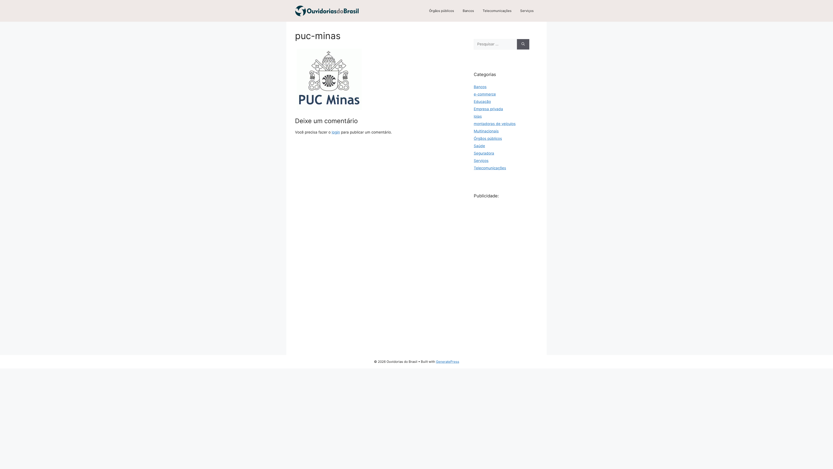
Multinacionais (486, 131)
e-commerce (485, 94)
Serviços (527, 11)
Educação (482, 101)
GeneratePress (447, 362)
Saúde (479, 146)
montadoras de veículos (495, 124)
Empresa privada (488, 109)
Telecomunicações (497, 11)
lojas (478, 116)
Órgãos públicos (441, 11)
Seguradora (484, 153)
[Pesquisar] (523, 44)
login (336, 132)
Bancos (468, 11)
